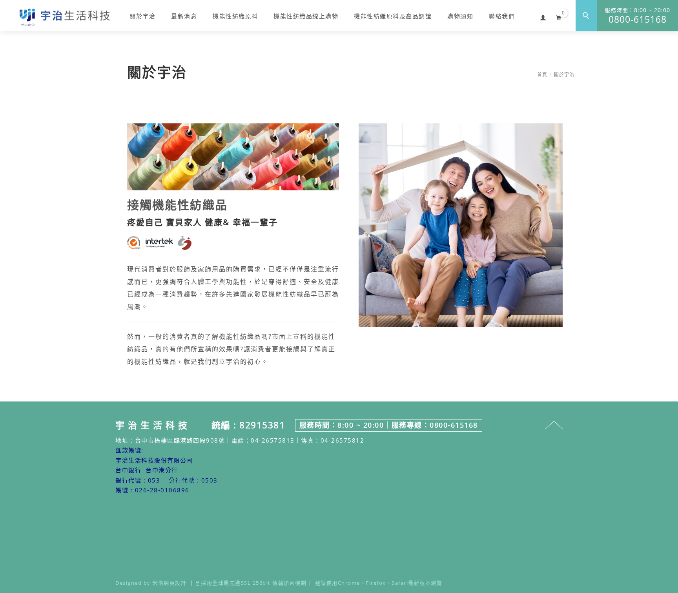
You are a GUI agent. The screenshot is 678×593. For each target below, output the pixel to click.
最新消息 (184, 16)
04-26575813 (273, 440)
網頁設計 (175, 582)
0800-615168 (637, 15)
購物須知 (460, 16)
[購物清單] (559, 16)
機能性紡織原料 (235, 16)
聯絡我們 (502, 16)
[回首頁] (65, 17)
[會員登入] (543, 16)
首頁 (542, 74)
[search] (586, 15)
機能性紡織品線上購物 (305, 16)
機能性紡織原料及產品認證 (393, 16)
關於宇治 (142, 16)
